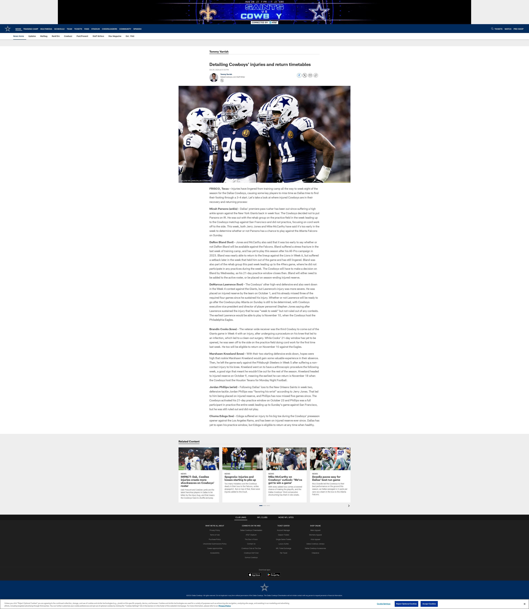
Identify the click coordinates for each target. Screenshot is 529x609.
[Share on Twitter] (305, 77)
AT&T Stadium (251, 535)
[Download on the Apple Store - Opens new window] (255, 575)
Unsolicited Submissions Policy (214, 544)
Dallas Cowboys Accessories (315, 548)
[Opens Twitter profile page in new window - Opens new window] (222, 80)
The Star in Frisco (251, 539)
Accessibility (214, 553)
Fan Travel (283, 553)
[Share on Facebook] (299, 77)
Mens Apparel (315, 530)
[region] (264, 604)
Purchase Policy (215, 539)
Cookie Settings (383, 604)
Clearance (315, 553)
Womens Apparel (315, 535)
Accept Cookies (429, 604)
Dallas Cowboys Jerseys (315, 544)
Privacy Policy (215, 530)
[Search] (492, 28)
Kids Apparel (315, 539)
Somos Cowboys (251, 557)
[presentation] (349, 506)
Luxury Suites (284, 544)
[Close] (525, 604)
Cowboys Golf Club (251, 553)
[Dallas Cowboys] (264, 587)
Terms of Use (215, 535)
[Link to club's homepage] (7, 28)
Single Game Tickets (283, 539)
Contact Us (251, 544)
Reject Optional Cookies (406, 604)
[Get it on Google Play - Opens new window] (274, 576)
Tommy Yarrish (219, 51)
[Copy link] (316, 75)
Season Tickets (283, 535)
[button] (261, 506)
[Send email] (310, 77)
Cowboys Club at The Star (251, 548)
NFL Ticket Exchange (283, 548)
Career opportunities (214, 548)
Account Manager (283, 530)
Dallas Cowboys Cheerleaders (251, 530)
